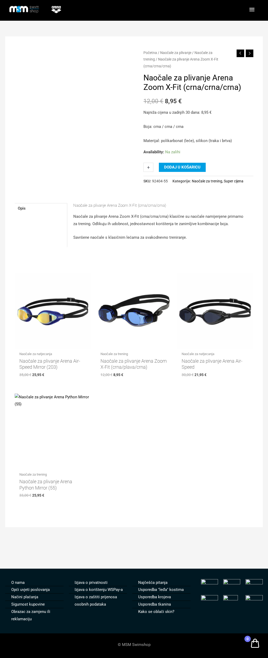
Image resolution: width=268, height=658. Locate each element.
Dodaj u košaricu (182, 167)
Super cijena (233, 181)
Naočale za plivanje (175, 53)
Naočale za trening (207, 181)
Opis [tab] (22, 208)
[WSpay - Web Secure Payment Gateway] (254, 598)
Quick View (52, 344)
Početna (150, 53)
